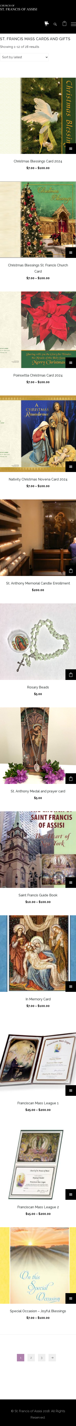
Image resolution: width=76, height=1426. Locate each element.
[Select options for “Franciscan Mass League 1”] (70, 1090)
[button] (70, 570)
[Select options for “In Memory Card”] (70, 986)
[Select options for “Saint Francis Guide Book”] (70, 882)
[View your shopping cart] (64, 24)
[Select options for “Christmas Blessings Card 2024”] (70, 148)
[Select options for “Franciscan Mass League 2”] (70, 1194)
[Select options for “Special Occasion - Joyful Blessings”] (70, 1298)
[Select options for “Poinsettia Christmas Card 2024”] (70, 362)
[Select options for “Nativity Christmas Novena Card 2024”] (70, 466)
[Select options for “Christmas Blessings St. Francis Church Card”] (70, 252)
